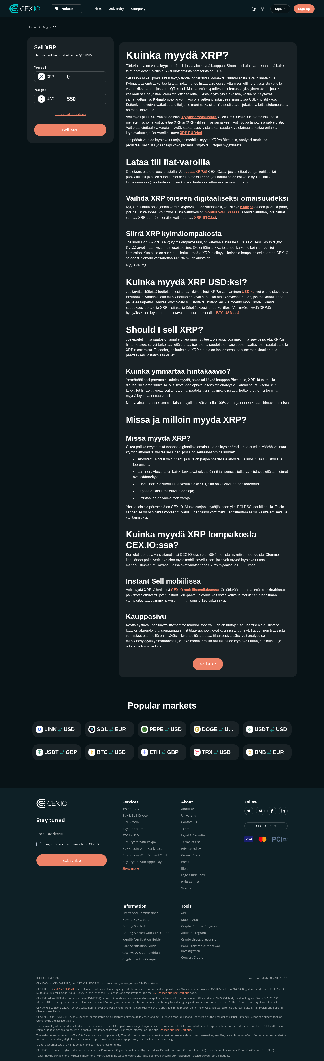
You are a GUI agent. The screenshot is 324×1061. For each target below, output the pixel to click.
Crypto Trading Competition (142, 959)
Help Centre (190, 881)
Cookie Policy (190, 855)
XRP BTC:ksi (205, 217)
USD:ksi (248, 292)
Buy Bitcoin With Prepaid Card (144, 855)
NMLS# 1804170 (63, 989)
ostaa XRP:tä (196, 172)
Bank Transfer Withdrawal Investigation (200, 948)
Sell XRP (70, 130)
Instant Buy (130, 809)
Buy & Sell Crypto (135, 815)
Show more (130, 868)
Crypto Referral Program (199, 926)
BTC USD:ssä (227, 313)
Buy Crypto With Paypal (139, 842)
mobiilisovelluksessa (222, 212)
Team (185, 829)
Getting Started (133, 926)
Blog (184, 868)
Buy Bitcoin (130, 822)
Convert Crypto (192, 957)
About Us (188, 809)
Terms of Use (191, 842)
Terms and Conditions (70, 114)
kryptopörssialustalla (199, 117)
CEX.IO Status (266, 826)
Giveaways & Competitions (141, 953)
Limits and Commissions (140, 913)
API (183, 913)
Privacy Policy (191, 848)
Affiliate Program (193, 933)
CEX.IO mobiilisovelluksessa (195, 590)
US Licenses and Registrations (170, 993)
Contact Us (189, 822)
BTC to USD (130, 835)
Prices (97, 9)
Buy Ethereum (132, 829)
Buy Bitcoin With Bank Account (145, 848)
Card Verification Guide (139, 946)
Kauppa (246, 207)
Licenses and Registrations (174, 1030)
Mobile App (189, 919)
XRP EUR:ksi (191, 133)
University (116, 9)
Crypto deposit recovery (198, 939)
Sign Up (304, 9)
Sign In (280, 9)
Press (185, 862)
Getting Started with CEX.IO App (145, 933)
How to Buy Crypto (135, 919)
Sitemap (187, 888)
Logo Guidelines (193, 875)
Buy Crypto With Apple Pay (142, 862)
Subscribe (72, 860)
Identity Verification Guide (141, 939)
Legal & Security (193, 835)
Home (32, 27)
